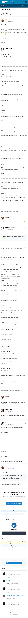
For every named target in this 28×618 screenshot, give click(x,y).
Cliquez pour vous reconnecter (14, 562)
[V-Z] (10, 14)
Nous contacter (14, 612)
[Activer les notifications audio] (25, 539)
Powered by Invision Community (14, 615)
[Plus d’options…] (25, 21)
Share (14, 510)
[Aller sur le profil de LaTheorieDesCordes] (4, 573)
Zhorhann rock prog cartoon (12, 575)
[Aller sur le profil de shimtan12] (2, 20)
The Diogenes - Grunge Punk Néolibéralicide (12, 603)
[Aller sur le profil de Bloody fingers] (2, 410)
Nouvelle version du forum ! (9, 533)
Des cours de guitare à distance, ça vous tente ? (15, 595)
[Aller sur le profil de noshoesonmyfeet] (2, 228)
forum (23, 543)
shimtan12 (5, 13)
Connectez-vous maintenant (14, 503)
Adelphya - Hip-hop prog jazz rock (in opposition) (14, 588)
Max (9, 596)
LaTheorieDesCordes (12, 574)
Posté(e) (9, 21)
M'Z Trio (8, 580)
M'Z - (7, 572)
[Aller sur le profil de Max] (4, 596)
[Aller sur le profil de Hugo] (2, 423)
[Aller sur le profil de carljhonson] (2, 49)
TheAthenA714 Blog (10, 598)
